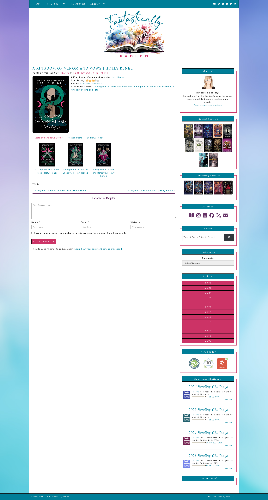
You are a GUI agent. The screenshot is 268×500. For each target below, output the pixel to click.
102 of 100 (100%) (214, 443)
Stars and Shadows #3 (92, 83)
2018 (208, 316)
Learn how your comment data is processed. (98, 249)
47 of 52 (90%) (213, 397)
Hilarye (64, 73)
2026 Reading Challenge (208, 386)
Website (135, 222)
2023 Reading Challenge (208, 455)
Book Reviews (82, 73)
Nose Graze (231, 497)
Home (38, 3)
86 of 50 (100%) (213, 466)
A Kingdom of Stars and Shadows (113, 86)
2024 (208, 292)
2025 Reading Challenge (208, 409)
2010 (208, 336)
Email (85, 222)
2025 (208, 288)
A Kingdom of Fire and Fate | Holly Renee (47, 171)
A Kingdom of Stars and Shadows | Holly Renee (75, 171)
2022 (208, 302)
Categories (208, 258)
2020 (208, 307)
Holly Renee (117, 77)
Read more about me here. (208, 105)
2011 (208, 331)
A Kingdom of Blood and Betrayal (152, 86)
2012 (208, 326)
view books (229, 400)
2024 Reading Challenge (208, 432)
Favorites (78, 3)
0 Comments (100, 73)
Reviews (55, 3)
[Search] (229, 237)
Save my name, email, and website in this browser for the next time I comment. (80, 233)
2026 (208, 283)
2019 (208, 312)
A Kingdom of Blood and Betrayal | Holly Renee (104, 172)
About (96, 3)
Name (35, 222)
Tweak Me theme (214, 497)
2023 (208, 297)
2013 (208, 321)
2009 (208, 341)
